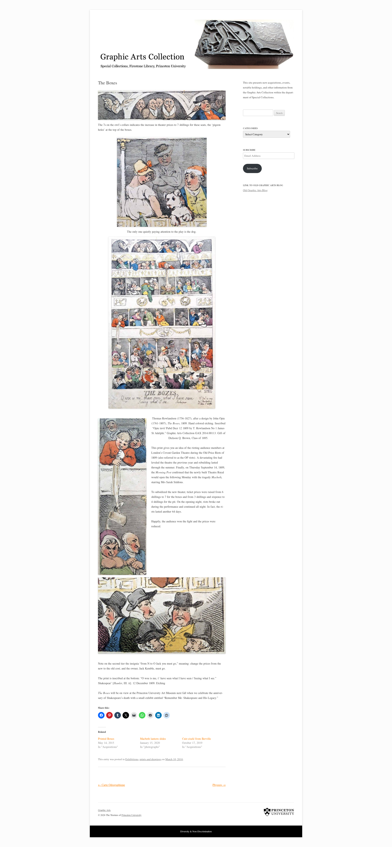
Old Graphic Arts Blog (255, 190)
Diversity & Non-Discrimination (196, 831)
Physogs (219, 785)
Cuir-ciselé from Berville (196, 739)
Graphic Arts (104, 810)
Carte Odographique (111, 785)
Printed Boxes (106, 739)
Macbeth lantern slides (153, 739)
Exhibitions (131, 759)
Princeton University (279, 812)
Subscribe (252, 168)
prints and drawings (150, 759)
